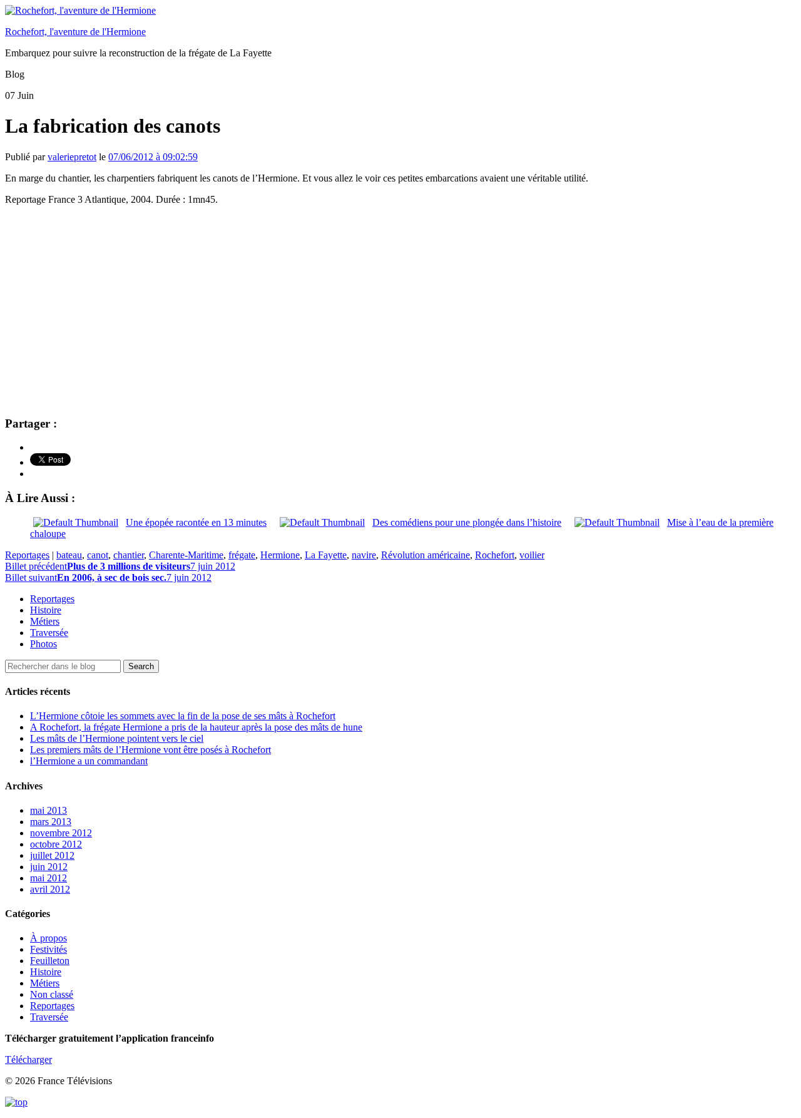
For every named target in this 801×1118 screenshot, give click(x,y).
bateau (69, 555)
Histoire (45, 610)
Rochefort (494, 555)
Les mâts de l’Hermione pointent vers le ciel (116, 738)
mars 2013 (50, 821)
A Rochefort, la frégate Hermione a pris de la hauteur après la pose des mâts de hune (196, 727)
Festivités (48, 949)
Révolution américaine (425, 555)
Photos (43, 643)
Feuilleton (49, 960)
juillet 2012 (52, 855)
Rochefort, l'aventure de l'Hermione (75, 31)
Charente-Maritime (186, 555)
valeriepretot (72, 156)
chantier (128, 555)
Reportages (27, 555)
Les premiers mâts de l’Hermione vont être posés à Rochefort (150, 749)
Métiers (44, 621)
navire (364, 555)
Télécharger (28, 1059)
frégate (241, 555)
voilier (531, 555)
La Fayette (326, 555)
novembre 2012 (61, 833)
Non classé (51, 994)
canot (97, 555)
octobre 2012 (56, 844)
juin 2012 (49, 866)
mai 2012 (48, 878)
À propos (48, 938)
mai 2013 (48, 810)
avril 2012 (50, 889)
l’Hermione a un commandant (89, 761)
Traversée (49, 632)
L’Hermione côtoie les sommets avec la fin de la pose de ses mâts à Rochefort (182, 715)
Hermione (280, 555)
